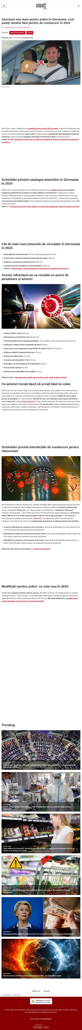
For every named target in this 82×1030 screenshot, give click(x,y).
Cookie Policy (16, 995)
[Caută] (78, 6)
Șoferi (29, 32)
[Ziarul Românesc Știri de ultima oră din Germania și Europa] (41, 6)
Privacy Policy (6, 995)
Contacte (46, 991)
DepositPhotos (46, 1019)
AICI (40, 518)
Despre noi (36, 991)
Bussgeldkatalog (28, 401)
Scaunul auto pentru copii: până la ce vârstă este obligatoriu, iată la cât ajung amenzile (44, 206)
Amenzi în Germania (17, 32)
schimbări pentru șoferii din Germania (43, 128)
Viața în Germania (23, 27)
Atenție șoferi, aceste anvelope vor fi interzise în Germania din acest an (40, 268)
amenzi (54, 190)
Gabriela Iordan (9, 27)
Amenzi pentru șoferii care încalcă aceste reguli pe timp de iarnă (41, 377)
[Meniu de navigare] (4, 6)
